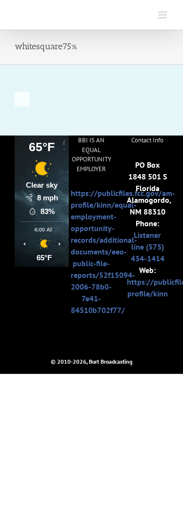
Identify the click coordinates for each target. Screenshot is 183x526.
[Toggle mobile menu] (163, 15)
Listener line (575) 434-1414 (147, 246)
